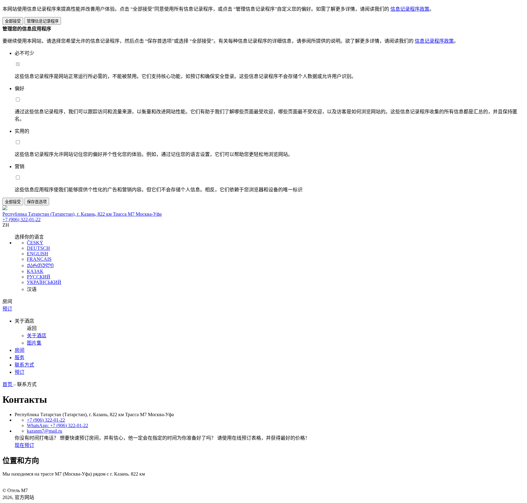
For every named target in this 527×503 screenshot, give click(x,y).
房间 (19, 350)
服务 (19, 357)
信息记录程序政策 (409, 9)
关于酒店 (36, 335)
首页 (7, 384)
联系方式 (24, 364)
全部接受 (13, 21)
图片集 (34, 342)
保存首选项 (37, 202)
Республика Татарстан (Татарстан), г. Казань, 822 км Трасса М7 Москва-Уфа (82, 214)
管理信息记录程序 (43, 21)
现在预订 (24, 445)
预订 (19, 372)
